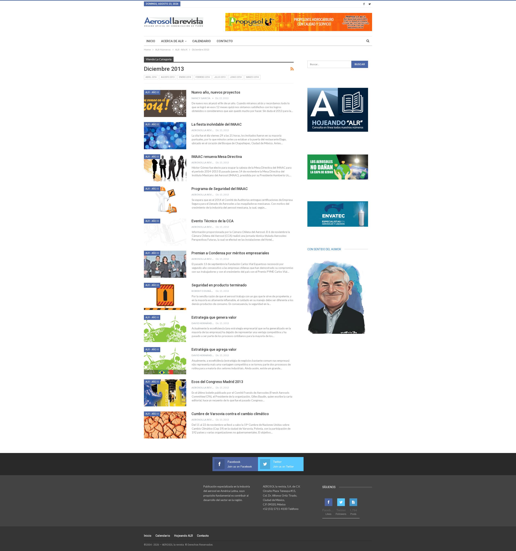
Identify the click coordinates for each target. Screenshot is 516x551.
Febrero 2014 (203, 77)
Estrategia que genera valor (214, 317)
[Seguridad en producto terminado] (165, 296)
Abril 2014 (151, 77)
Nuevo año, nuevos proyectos (215, 92)
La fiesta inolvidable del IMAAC (216, 124)
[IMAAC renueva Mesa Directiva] (165, 167)
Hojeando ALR (183, 535)
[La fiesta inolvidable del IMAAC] (165, 135)
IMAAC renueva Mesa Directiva (216, 156)
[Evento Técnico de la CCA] (165, 232)
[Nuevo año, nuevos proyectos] (165, 103)
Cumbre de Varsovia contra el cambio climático (230, 414)
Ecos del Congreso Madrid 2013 (217, 382)
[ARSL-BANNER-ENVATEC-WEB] (337, 214)
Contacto (225, 41)
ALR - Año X (152, 92)
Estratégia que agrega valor (214, 349)
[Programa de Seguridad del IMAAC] (165, 199)
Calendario (201, 41)
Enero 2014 (185, 77)
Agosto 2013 (168, 77)
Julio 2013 (220, 77)
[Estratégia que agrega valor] (165, 360)
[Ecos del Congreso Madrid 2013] (165, 392)
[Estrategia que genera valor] (165, 328)
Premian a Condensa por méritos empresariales (230, 253)
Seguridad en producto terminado (219, 285)
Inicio (150, 41)
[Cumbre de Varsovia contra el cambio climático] (165, 424)
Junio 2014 (236, 77)
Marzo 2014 (252, 77)
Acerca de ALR (172, 41)
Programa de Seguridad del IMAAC (219, 189)
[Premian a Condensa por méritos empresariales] (165, 264)
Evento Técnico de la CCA (212, 221)
